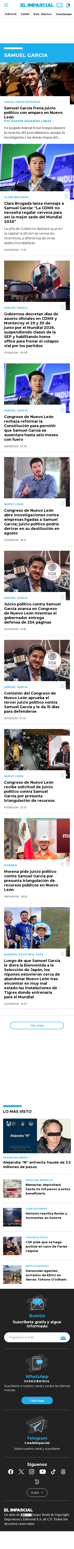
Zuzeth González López (31, 121)
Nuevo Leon (13, 504)
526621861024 (37, 1381)
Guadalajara (65, 14)
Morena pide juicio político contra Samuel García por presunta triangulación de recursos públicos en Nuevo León (31, 881)
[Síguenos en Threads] (63, 1471)
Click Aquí (37, 1400)
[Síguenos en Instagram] (31, 1471)
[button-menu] (5, 5)
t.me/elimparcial (37, 1443)
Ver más (37, 1025)
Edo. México (43, 14)
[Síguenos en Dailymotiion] (37, 1481)
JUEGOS (11, 14)
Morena (10, 865)
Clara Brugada (16, 197)
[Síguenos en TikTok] (53, 1471)
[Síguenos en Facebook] (10, 1471)
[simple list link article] (37, 1138)
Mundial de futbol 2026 (23, 954)
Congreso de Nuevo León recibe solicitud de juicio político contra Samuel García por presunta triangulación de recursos (29, 791)
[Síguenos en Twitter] (21, 1471)
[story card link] (37, 83)
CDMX (25, 14)
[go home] (37, 1509)
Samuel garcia (16, 307)
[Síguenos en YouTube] (42, 1471)
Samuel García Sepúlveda (22, 101)
